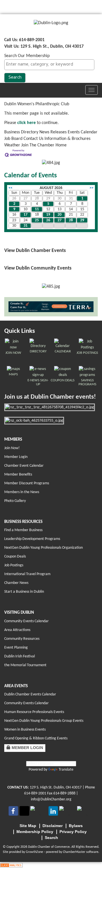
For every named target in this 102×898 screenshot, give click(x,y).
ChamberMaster (74, 852)
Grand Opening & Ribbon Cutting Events (35, 738)
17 (25, 215)
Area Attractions (17, 630)
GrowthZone (34, 852)
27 (59, 220)
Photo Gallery (15, 501)
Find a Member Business (23, 530)
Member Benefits (18, 474)
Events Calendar (82, 132)
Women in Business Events (25, 729)
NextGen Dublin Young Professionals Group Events (43, 721)
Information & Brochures (67, 138)
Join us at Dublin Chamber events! (50, 397)
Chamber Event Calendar (24, 466)
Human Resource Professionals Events (34, 712)
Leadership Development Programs (32, 539)
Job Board (13, 138)
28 (71, 220)
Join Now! (12, 448)
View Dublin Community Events (37, 268)
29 (82, 220)
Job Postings (13, 565)
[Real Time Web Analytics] (11, 865)
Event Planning (16, 647)
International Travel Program (27, 574)
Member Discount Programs (26, 483)
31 (25, 226)
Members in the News (21, 492)
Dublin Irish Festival (19, 656)
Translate (66, 769)
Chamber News (16, 583)
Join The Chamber (37, 145)
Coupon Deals (15, 556)
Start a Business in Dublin (24, 592)
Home (61, 145)
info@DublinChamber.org (51, 799)
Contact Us (33, 138)
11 (37, 209)
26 (48, 220)
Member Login (15, 457)
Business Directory (21, 132)
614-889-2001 (35, 793)
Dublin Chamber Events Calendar (30, 694)
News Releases (53, 132)
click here (26, 123)
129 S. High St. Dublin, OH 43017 (56, 787)
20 (59, 215)
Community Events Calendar (26, 621)
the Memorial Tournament (25, 665)
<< (10, 188)
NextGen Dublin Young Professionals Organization (43, 548)
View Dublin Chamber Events (35, 250)
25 (37, 220)
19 (48, 215)
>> (92, 188)
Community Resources (21, 639)
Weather (12, 145)
